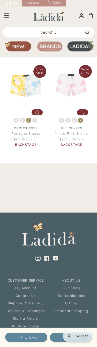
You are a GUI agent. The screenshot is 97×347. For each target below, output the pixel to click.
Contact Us (25, 295)
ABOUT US (71, 280)
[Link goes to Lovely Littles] (55, 3)
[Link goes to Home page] (11, 3)
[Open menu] (4, 15)
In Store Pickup (26, 326)
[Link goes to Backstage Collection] (33, 3)
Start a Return (26, 318)
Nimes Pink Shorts (71, 133)
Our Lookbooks (71, 295)
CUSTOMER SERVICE (26, 280)
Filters (29, 337)
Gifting (71, 303)
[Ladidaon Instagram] (38, 258)
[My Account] (79, 15)
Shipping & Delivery (25, 303)
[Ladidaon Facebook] (46, 258)
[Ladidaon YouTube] (55, 258)
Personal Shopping (71, 311)
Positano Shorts (25, 133)
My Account (25, 288)
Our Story (71, 288)
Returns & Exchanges (26, 311)
